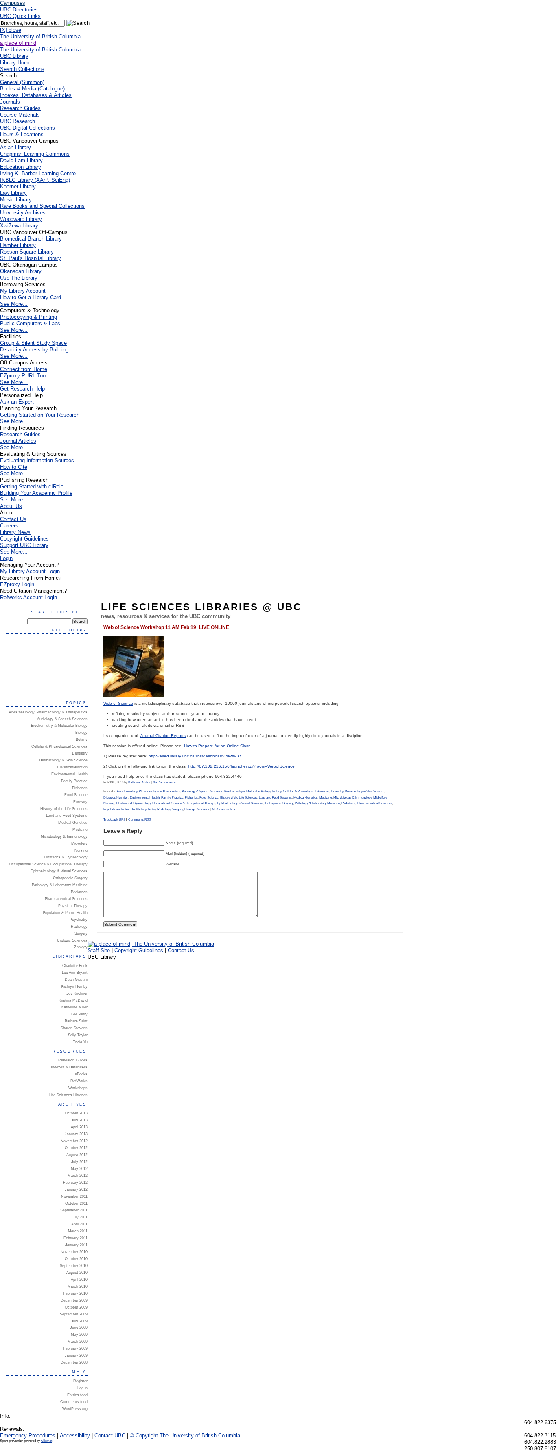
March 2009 (78, 1341)
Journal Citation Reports (163, 735)
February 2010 (75, 1293)
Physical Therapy (73, 906)
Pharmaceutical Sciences (374, 803)
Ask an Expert (17, 402)
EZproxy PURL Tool (23, 376)
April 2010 (79, 1280)
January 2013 (76, 1134)
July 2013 (79, 1120)
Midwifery (380, 797)
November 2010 (74, 1252)
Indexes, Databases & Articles (36, 95)
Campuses (12, 3)
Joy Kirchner (77, 993)
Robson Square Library (27, 252)
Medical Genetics (305, 797)
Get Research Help (22, 389)
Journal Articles (18, 441)
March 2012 (78, 1176)
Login (6, 558)
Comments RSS (139, 819)
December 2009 (74, 1300)
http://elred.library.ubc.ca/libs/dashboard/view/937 (195, 756)
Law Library (13, 193)
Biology (81, 732)
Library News (15, 532)
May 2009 (79, 1335)
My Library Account (23, 291)
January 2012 (76, 1189)
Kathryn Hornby (74, 986)
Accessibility (75, 1435)
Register (80, 1381)
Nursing (108, 803)
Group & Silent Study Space (33, 343)
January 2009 (76, 1355)
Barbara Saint (76, 1021)
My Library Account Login (30, 571)
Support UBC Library (24, 545)
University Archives (23, 213)
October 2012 (76, 1148)
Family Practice (172, 797)
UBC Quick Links (20, 16)
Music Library (16, 199)
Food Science (208, 797)
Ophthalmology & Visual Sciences (240, 803)
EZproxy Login (17, 584)
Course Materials (20, 115)
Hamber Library (18, 245)
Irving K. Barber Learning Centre (38, 173)
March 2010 (78, 1286)
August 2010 (77, 1273)
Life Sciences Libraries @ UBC (201, 606)
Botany (276, 791)
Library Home (15, 63)
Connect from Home (23, 369)
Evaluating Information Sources (37, 460)
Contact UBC (109, 1435)
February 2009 (75, 1348)
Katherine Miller (139, 782)
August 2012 (77, 1155)
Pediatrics (348, 803)
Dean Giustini (76, 980)
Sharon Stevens (74, 1028)
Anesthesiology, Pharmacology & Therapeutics (148, 791)
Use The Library (18, 278)
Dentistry (337, 791)
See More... (14, 304)
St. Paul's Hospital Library (30, 258)
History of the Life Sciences (238, 797)
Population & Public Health (121, 809)
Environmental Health (145, 797)
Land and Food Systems (275, 797)
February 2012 (75, 1183)
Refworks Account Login (28, 597)
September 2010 (74, 1266)
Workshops (78, 1088)
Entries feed (77, 1395)
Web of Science (118, 703)
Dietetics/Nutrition (115, 797)
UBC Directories (19, 10)
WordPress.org (75, 1409)
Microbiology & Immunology (352, 797)
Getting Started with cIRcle (31, 486)
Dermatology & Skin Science (364, 791)
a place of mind (18, 43)
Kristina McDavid (73, 1000)
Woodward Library (21, 219)
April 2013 (79, 1127)
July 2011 (80, 1217)
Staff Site (99, 950)
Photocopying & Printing (28, 317)
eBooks (81, 1074)
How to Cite (13, 467)
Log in (82, 1388)
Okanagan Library (21, 271)
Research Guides (20, 108)
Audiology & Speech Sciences (202, 791)
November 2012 (74, 1141)
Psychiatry (148, 809)
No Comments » (164, 782)
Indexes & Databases (69, 1067)
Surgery (177, 809)
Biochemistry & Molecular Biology (247, 791)
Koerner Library (18, 186)
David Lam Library (21, 160)
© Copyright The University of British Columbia (185, 1435)
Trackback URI (114, 819)
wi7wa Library (19, 226)
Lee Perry (79, 1014)
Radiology (164, 809)
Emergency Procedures (27, 1435)
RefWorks (79, 1081)
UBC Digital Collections (27, 128)
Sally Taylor (78, 1035)
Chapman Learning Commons (35, 154)
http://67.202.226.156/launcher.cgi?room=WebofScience (241, 766)
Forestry (80, 802)
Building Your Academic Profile (36, 493)
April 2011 (79, 1224)
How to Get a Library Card (30, 297)
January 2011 (76, 1245)
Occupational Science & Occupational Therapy (183, 803)
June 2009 (79, 1328)
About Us (11, 506)
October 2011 (76, 1203)
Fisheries (191, 797)
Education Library (20, 167)
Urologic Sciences (197, 809)
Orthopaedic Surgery (279, 803)
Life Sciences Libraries (68, 1095)
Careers (9, 526)
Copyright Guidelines (24, 539)
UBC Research (17, 121)
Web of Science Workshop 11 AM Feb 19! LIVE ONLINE (166, 627)
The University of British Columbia (40, 36)
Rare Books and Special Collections (42, 206)
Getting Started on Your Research (39, 415)
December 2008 (74, 1362)
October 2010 (76, 1259)
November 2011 (74, 1196)
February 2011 (75, 1238)
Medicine (325, 797)
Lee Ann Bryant (75, 973)
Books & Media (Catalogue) (32, 89)
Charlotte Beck (75, 966)
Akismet (46, 1441)
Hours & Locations (22, 134)
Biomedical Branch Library (31, 239)
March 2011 (78, 1231)
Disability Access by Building (34, 349)
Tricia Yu (80, 1042)
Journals (10, 102)
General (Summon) (22, 82)
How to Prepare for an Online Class (217, 746)
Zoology (81, 947)
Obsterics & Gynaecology (133, 803)
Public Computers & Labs (30, 323)
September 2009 (74, 1314)
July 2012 (79, 1162)
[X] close (10, 30)
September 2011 (74, 1210)
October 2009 (76, 1307)
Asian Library (15, 147)
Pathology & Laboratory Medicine (317, 803)
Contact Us (13, 519)
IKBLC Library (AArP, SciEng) (35, 180)
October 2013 (76, 1113)
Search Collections (22, 69)
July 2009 (79, 1321)
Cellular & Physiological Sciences (306, 791)
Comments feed (74, 1402)
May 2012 (79, 1169)
